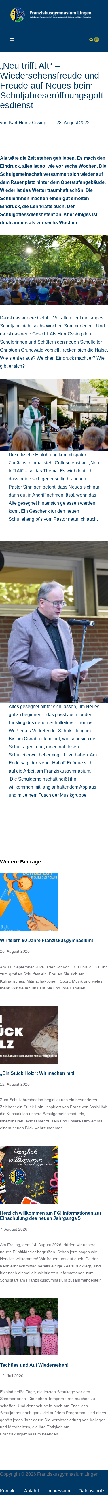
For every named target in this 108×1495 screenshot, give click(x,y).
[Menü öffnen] (12, 40)
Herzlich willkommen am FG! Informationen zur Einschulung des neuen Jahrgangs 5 (50, 1216)
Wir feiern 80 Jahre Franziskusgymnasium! (46, 940)
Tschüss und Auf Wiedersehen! (34, 1365)
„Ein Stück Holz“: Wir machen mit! (37, 1073)
